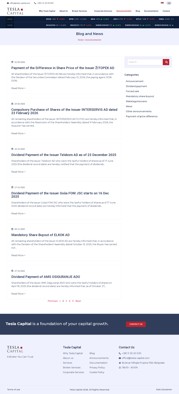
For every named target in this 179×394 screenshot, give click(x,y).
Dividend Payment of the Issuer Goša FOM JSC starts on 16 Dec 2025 (60, 195)
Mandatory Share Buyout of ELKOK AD (40, 235)
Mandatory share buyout (140, 96)
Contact (166, 11)
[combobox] (145, 62)
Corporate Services (103, 11)
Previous (53, 300)
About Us (63, 11)
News (129, 106)
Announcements (123, 11)
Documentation (151, 11)
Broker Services (79, 11)
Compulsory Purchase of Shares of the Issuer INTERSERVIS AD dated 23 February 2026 (64, 111)
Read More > (18, 88)
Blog (138, 11)
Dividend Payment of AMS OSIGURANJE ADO (45, 277)
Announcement (134, 81)
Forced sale (132, 91)
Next (78, 300)
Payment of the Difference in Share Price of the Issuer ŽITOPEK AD (62, 68)
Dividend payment (136, 86)
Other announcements (139, 111)
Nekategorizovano (136, 101)
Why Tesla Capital (47, 11)
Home (80, 40)
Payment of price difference (141, 116)
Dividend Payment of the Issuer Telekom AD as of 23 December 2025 (63, 155)
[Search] (166, 62)
